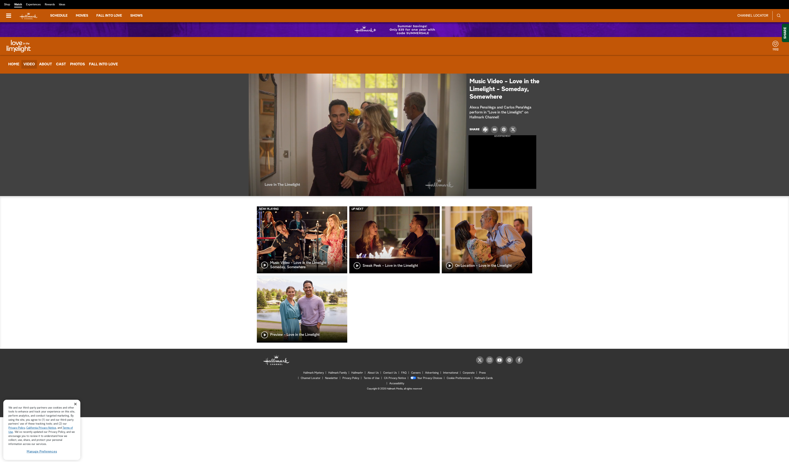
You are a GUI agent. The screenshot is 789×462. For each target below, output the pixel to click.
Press (482, 373)
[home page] (28, 15)
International (450, 373)
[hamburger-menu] (8, 15)
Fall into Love (109, 15)
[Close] (75, 404)
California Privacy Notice (41, 428)
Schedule (59, 15)
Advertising (432, 373)
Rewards (50, 4)
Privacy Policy (351, 378)
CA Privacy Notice (395, 378)
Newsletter (331, 378)
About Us (373, 373)
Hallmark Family (337, 373)
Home (13, 64)
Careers (416, 373)
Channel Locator (752, 15)
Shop (7, 4)
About (45, 64)
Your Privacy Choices (429, 378)
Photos (77, 64)
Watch (18, 4)
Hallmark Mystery (313, 373)
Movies (82, 15)
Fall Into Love (103, 64)
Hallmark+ (357, 373)
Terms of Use (372, 378)
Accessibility (396, 383)
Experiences (33, 4)
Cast (61, 64)
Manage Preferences (42, 451)
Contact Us (390, 373)
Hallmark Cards (484, 378)
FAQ (404, 373)
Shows (136, 15)
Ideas (62, 4)
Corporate (469, 373)
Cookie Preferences (458, 378)
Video (29, 64)
